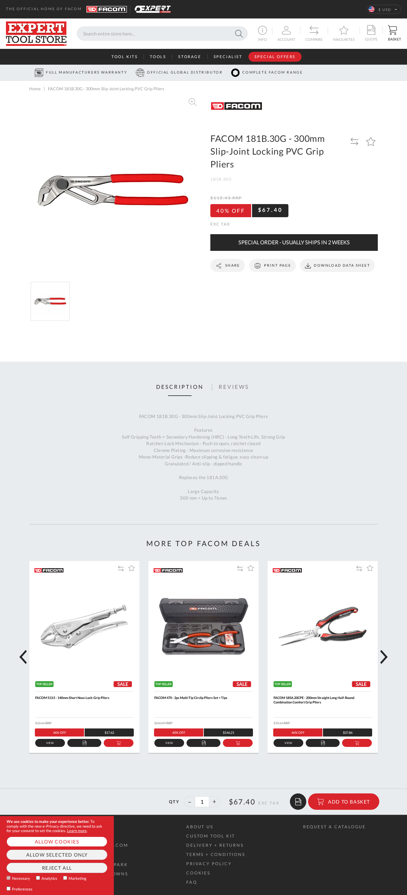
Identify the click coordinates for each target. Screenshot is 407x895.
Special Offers (275, 56)
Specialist (228, 56)
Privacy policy (209, 863)
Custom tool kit (210, 835)
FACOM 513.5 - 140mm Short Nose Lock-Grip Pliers (72, 698)
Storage (189, 56)
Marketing (77, 878)
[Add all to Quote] (298, 801)
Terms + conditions (215, 854)
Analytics (49, 878)
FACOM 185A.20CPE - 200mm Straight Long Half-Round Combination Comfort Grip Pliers (314, 700)
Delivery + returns (214, 845)
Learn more (77, 830)
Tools (158, 56)
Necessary (21, 878)
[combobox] (162, 34)
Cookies (198, 872)
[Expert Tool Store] (36, 33)
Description (180, 387)
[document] (57, 855)
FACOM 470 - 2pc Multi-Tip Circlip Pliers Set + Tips (190, 698)
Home (35, 88)
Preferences (22, 889)
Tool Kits (124, 56)
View (50, 743)
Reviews (234, 387)
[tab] (180, 387)
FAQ (191, 882)
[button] (384, 9)
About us (199, 826)
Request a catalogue (334, 826)
